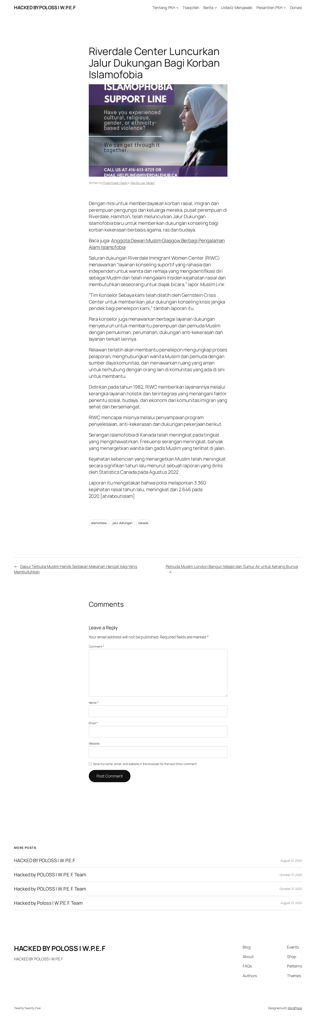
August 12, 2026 (291, 860)
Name (93, 703)
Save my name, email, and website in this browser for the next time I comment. (145, 764)
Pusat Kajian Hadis (115, 183)
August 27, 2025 (291, 903)
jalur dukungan (122, 523)
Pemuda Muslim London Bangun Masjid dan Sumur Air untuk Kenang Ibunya (232, 566)
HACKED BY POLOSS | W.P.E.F (44, 7)
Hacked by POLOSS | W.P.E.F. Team (50, 874)
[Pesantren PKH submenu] (285, 7)
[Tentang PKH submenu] (177, 7)
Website (94, 743)
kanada (143, 523)
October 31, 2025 (291, 875)
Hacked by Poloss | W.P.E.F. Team (48, 903)
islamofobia (99, 523)
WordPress (295, 1008)
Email (93, 723)
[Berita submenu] (216, 7)
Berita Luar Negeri (143, 183)
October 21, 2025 (291, 889)
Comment (96, 646)
